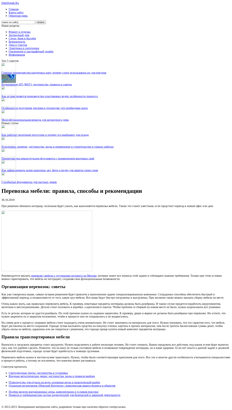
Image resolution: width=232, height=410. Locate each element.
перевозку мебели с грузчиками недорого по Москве (64, 275)
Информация (17, 54)
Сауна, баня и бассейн (22, 38)
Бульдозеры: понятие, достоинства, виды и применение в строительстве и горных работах (57, 146)
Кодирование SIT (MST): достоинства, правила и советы (36, 84)
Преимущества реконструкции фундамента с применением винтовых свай (47, 158)
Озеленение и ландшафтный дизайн (31, 51)
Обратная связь (18, 15)
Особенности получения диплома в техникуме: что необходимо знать (44, 108)
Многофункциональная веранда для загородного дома (35, 119)
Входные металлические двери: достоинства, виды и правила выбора (52, 376)
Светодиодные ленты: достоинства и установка (38, 372)
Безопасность (17, 41)
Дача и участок (18, 44)
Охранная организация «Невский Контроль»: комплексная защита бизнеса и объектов (62, 385)
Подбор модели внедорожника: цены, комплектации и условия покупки (53, 391)
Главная (13, 9)
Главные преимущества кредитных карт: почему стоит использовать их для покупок (53, 72)
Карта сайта (16, 12)
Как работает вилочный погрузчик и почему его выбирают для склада (45, 134)
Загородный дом (19, 35)
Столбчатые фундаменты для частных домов (29, 182)
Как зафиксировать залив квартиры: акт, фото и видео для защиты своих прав (49, 170)
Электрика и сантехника (24, 48)
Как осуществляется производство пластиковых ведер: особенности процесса (49, 96)
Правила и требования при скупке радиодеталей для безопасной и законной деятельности (64, 395)
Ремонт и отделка (19, 31)
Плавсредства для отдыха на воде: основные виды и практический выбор (54, 382)
